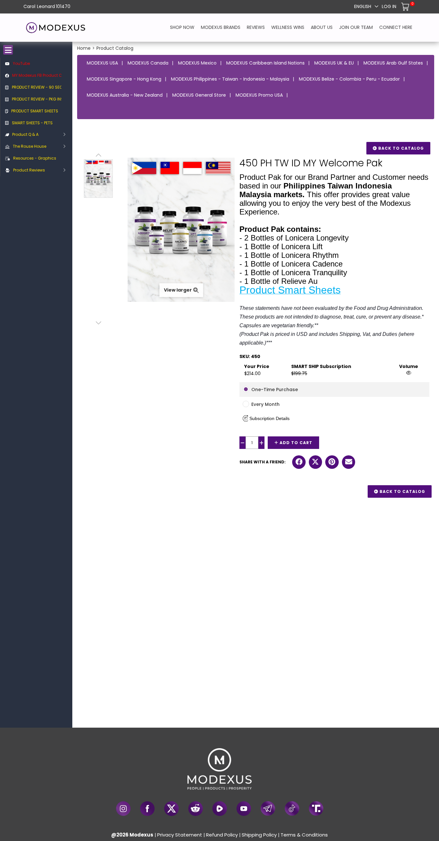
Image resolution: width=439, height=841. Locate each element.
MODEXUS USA (102, 63)
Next (98, 323)
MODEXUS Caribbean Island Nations (265, 63)
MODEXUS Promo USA (259, 95)
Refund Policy (222, 834)
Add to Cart (295, 442)
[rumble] (219, 808)
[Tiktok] (292, 808)
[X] (171, 808)
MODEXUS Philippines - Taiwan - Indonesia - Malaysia (230, 79)
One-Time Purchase (274, 389)
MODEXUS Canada (148, 63)
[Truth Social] (316, 808)
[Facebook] (147, 808)
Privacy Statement (179, 834)
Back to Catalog (400, 148)
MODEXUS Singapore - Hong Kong (124, 79)
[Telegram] (268, 808)
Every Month (265, 404)
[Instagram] (123, 808)
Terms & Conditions (304, 834)
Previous (98, 156)
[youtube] (244, 808)
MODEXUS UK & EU (334, 63)
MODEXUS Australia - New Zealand (125, 95)
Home (84, 48)
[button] (266, 418)
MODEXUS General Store (199, 95)
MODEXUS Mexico (197, 63)
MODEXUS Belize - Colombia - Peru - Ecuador (349, 79)
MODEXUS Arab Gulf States (393, 63)
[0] (406, 6)
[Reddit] (195, 808)
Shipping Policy (259, 834)
